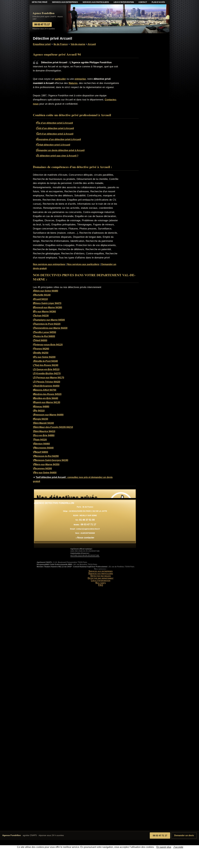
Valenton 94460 (41, 444)
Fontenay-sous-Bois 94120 (48, 344)
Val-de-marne (78, 44)
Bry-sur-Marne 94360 (44, 311)
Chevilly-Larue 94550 (44, 332)
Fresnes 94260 (41, 348)
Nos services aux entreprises (49, 264)
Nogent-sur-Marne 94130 (46, 402)
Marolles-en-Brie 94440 (45, 398)
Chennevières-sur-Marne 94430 (50, 328)
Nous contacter (85, 537)
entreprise (80, 79)
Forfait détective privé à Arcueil (53, 145)
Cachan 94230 (41, 315)
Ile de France (61, 44)
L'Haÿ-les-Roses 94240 (45, 365)
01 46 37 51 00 (87, 520)
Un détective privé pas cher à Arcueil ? (57, 155)
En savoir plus (163, 847)
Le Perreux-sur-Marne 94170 (48, 377)
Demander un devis (184, 835)
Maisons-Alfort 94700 (44, 390)
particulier (60, 79)
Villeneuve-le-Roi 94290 (46, 456)
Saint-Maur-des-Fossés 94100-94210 (53, 427)
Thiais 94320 (40, 439)
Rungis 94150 (40, 419)
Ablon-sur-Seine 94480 (45, 291)
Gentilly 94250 (40, 353)
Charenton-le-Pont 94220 (46, 324)
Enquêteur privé (42, 44)
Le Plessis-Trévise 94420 (46, 382)
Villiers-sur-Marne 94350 (46, 464)
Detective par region (100, 576)
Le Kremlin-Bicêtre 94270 (47, 373)
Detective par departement (100, 578)
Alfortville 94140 (42, 295)
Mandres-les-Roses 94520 (47, 394)
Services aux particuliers (100, 573)
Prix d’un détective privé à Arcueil (54, 123)
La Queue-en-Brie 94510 (46, 369)
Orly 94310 (39, 410)
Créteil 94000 (40, 340)
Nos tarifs (100, 583)
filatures (73, 83)
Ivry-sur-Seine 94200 (44, 357)
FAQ (100, 585)
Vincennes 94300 (42, 468)
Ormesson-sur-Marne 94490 (48, 414)
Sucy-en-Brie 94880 (43, 435)
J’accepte (178, 847)
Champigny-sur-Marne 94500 (49, 320)
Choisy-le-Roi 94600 (44, 336)
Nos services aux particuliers (83, 264)
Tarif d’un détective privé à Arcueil (54, 134)
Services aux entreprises (101, 571)
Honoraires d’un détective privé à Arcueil (58, 139)
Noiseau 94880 (41, 406)
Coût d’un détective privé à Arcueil (55, 128)
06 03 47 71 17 (160, 835)
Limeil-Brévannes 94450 (46, 386)
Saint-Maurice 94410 (44, 431)
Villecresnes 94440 (43, 448)
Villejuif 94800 (40, 452)
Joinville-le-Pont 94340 (45, 361)
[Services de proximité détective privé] (85, 493)
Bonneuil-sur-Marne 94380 (47, 307)
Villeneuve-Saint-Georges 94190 (50, 460)
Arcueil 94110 (40, 299)
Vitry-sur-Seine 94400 (45, 472)
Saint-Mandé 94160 (43, 423)
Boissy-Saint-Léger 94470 (47, 303)
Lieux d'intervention (100, 580)
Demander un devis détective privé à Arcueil (60, 150)
